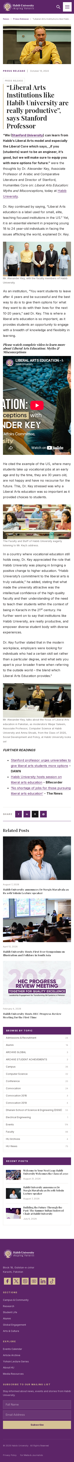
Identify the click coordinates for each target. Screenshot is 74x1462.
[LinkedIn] (42, 1281)
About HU (8, 1367)
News (6, 19)
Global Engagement (14, 1324)
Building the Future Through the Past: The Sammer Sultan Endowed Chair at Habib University (43, 1210)
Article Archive (11, 1355)
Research (8, 1306)
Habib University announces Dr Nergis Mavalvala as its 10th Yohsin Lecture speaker (36, 891)
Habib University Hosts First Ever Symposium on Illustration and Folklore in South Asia (34, 953)
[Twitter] (16, 1281)
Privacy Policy (10, 1455)
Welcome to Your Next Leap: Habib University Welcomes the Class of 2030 (45, 1172)
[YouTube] (34, 1281)
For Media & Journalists (31, 1455)
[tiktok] (51, 1281)
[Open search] (58, 7)
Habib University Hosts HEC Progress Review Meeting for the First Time (32, 1015)
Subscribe (37, 1424)
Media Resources (13, 1373)
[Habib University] (18, 7)
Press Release (21, 19)
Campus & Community (16, 1299)
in (27, 814)
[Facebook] (7, 1281)
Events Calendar (12, 1349)
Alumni (7, 1318)
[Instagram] (25, 1281)
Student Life (10, 1312)
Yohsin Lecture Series (16, 1361)
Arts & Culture (11, 1331)
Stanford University (27, 135)
